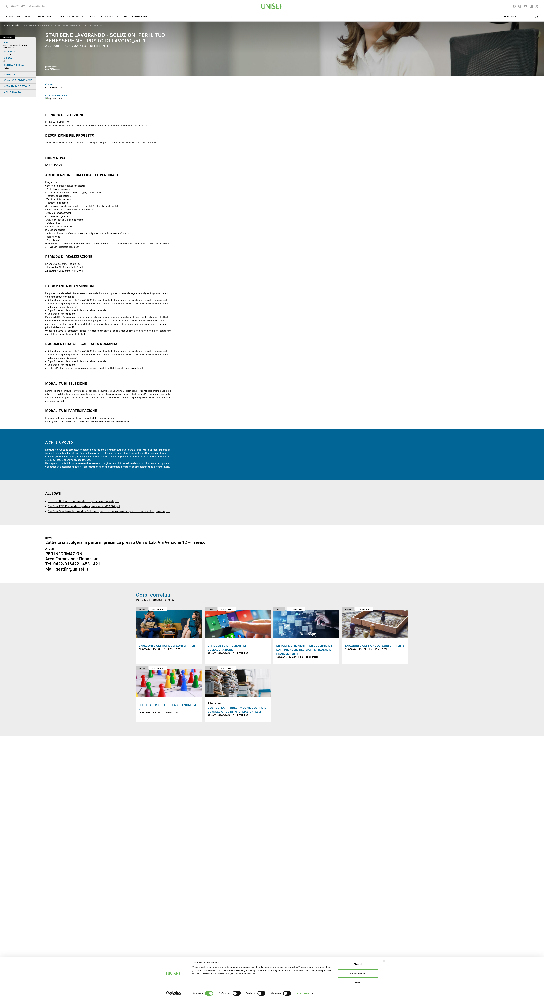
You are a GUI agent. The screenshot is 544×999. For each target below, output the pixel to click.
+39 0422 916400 (17, 6)
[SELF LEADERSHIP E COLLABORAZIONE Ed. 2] (169, 683)
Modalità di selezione (16, 86)
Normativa (9, 74)
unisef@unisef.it (39, 6)
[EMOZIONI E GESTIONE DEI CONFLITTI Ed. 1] (169, 624)
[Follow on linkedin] (531, 6)
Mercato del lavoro (100, 16)
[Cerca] (536, 17)
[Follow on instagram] (519, 6)
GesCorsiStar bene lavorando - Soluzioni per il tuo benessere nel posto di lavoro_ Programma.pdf (109, 511)
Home (6, 25)
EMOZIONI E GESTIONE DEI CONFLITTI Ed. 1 (168, 645)
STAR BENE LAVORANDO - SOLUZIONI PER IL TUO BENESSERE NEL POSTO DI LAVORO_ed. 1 (63, 25)
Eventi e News (140, 16)
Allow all (358, 964)
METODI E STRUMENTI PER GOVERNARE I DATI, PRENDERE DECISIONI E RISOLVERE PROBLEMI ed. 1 (304, 649)
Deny (357, 982)
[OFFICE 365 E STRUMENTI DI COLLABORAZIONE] (238, 624)
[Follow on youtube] (525, 6)
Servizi (29, 16)
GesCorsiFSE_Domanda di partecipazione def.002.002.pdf (84, 506)
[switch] (237, 993)
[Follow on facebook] (514, 6)
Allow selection (358, 973)
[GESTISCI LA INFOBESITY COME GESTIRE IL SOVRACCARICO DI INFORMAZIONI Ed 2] (238, 683)
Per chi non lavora (71, 16)
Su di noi (122, 16)
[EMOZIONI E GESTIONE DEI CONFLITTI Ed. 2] (375, 624)
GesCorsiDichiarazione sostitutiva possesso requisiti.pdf (83, 501)
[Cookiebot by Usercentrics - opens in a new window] (173, 993)
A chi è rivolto (12, 92)
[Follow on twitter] (537, 6)
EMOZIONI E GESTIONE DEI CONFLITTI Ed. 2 (374, 645)
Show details (302, 993)
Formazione (13, 16)
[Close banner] (384, 961)
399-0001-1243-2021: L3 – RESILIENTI (160, 649)
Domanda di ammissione (17, 80)
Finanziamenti (46, 16)
